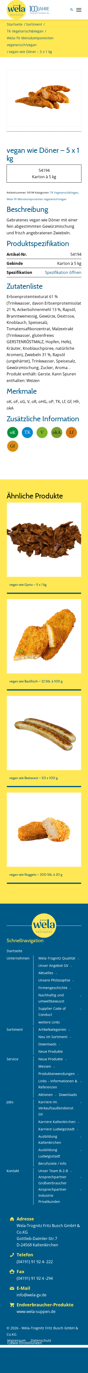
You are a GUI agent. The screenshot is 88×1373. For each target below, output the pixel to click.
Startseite (14, 951)
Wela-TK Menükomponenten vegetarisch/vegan (36, 199)
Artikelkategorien (52, 1029)
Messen (44, 1066)
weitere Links (49, 1022)
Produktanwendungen (56, 1074)
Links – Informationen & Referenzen (57, 1084)
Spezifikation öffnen (63, 272)
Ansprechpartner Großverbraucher (52, 1180)
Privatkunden (49, 1201)
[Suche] (69, 10)
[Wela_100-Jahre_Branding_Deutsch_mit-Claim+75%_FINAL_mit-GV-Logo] (36, 10)
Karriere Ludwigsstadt (56, 1129)
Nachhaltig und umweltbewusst (51, 998)
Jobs (10, 1102)
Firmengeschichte (52, 988)
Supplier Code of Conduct (52, 1011)
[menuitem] (69, 10)
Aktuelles (45, 973)
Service (12, 1059)
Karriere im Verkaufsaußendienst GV (55, 1108)
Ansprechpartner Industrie (52, 1192)
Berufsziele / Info (52, 1163)
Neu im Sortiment (52, 1037)
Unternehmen (18, 958)
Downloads (47, 1044)
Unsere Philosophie (54, 980)
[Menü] (78, 10)
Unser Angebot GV (53, 965)
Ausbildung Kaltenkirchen (49, 1139)
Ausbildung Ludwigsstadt (49, 1153)
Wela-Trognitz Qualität (56, 958)
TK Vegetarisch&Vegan (64, 192)
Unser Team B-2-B (53, 1171)
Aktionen (45, 1095)
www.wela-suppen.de (36, 1311)
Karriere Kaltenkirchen (57, 1122)
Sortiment (15, 1029)
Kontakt (13, 1171)
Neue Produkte (50, 1051)
